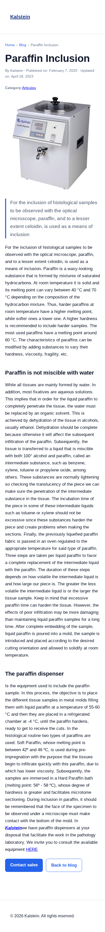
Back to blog (64, 865)
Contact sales (24, 865)
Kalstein (20, 17)
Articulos (29, 88)
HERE (32, 849)
